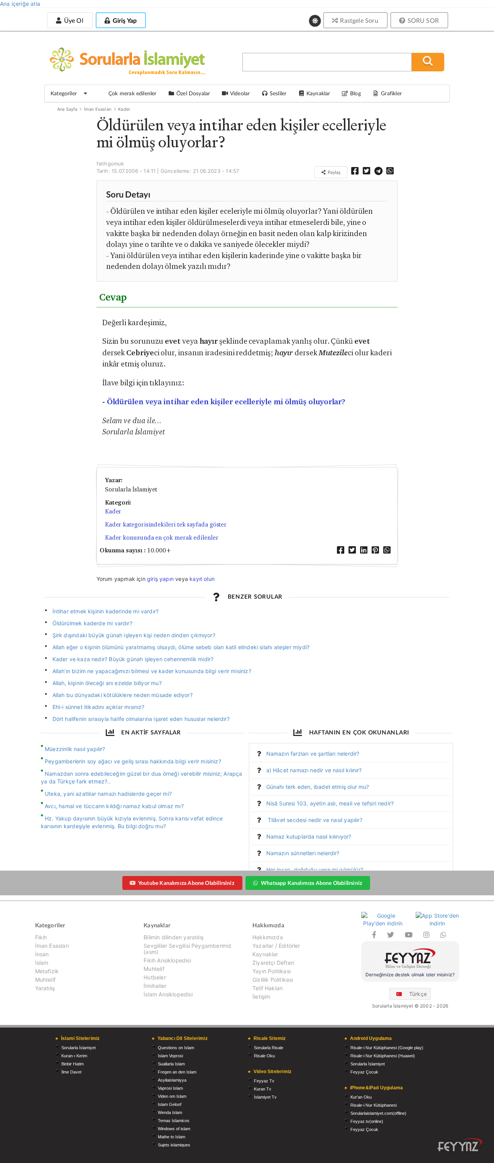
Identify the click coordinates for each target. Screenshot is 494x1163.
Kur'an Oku (361, 1097)
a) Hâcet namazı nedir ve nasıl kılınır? (314, 770)
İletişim (261, 996)
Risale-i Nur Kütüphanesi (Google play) (386, 1047)
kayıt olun (202, 579)
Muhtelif (45, 979)
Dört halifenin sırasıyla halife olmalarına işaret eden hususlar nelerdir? (141, 719)
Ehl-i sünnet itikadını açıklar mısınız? (98, 707)
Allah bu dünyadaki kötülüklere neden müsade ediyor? (122, 695)
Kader (124, 109)
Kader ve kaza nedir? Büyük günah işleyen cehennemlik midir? (133, 659)
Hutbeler (155, 977)
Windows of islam (174, 1128)
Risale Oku (264, 1055)
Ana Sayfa (67, 109)
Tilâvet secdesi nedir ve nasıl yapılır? (314, 820)
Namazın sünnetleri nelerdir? (303, 853)
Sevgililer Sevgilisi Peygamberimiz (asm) (188, 948)
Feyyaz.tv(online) (366, 1121)
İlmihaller (155, 985)
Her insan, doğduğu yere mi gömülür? (314, 869)
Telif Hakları (267, 988)
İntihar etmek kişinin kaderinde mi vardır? (105, 611)
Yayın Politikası (271, 971)
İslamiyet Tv (265, 1097)
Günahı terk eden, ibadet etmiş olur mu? (317, 786)
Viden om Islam (172, 1096)
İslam (42, 962)
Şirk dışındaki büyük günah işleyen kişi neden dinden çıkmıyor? (133, 635)
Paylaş (333, 172)
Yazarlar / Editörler (276, 945)
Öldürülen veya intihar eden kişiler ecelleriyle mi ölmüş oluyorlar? (226, 402)
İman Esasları (98, 109)
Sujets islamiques (174, 1145)
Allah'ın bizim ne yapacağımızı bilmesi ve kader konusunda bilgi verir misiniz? (151, 671)
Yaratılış (45, 988)
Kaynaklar (265, 954)
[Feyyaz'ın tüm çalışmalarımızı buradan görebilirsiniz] (460, 1144)
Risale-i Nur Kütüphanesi (373, 1105)
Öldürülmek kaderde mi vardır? (92, 623)
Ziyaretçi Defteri (273, 962)
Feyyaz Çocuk (364, 1072)
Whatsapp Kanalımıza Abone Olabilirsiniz (311, 882)
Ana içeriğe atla (20, 3)
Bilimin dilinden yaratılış (173, 937)
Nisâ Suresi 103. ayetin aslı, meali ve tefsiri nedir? (330, 803)
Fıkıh (41, 937)
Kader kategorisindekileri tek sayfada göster (166, 524)
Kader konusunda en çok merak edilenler (161, 537)
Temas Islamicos (173, 1120)
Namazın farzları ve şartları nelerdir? (313, 753)
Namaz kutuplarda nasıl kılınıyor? (309, 836)
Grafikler (391, 93)
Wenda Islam (170, 1112)
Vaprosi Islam (170, 1088)
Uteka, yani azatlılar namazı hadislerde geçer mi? (108, 793)
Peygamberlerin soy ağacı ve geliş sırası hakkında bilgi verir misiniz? (133, 761)
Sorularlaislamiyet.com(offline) (378, 1113)
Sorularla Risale (268, 1047)
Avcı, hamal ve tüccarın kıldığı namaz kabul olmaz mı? (114, 806)
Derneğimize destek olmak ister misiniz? (410, 974)
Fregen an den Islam (177, 1072)
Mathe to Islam (171, 1136)
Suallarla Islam (171, 1064)
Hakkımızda (267, 937)
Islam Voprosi (170, 1055)
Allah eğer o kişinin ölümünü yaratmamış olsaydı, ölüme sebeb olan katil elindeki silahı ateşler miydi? (181, 647)
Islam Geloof (169, 1104)
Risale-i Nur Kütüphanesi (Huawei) (382, 1055)
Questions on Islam (176, 1047)
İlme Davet (71, 1072)
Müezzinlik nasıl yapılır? (75, 749)
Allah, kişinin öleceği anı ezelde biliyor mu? (107, 683)
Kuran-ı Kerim (74, 1055)
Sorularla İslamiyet (78, 1047)
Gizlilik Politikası (272, 979)
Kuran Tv (262, 1089)
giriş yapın (160, 579)
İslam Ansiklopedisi (168, 994)
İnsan (42, 954)
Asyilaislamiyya (172, 1080)
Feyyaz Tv (264, 1081)
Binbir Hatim (72, 1064)
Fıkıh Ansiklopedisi (167, 960)
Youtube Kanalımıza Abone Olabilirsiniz (186, 882)
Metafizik (47, 971)
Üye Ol (72, 20)
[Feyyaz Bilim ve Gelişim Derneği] (410, 959)
